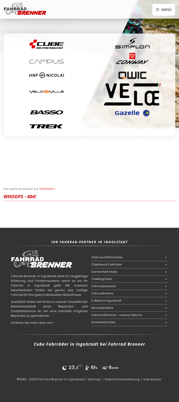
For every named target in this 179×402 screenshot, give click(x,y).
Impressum (152, 379)
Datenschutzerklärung (122, 379)
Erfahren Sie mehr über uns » (32, 322)
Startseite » (47, 189)
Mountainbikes (102, 308)
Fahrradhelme (102, 293)
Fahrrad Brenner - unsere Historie (116, 315)
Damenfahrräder (104, 271)
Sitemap (94, 379)
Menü (166, 9)
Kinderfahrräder (103, 322)
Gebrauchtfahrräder (107, 257)
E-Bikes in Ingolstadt (106, 300)
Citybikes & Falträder (106, 264)
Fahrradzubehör (103, 286)
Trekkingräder (101, 279)
